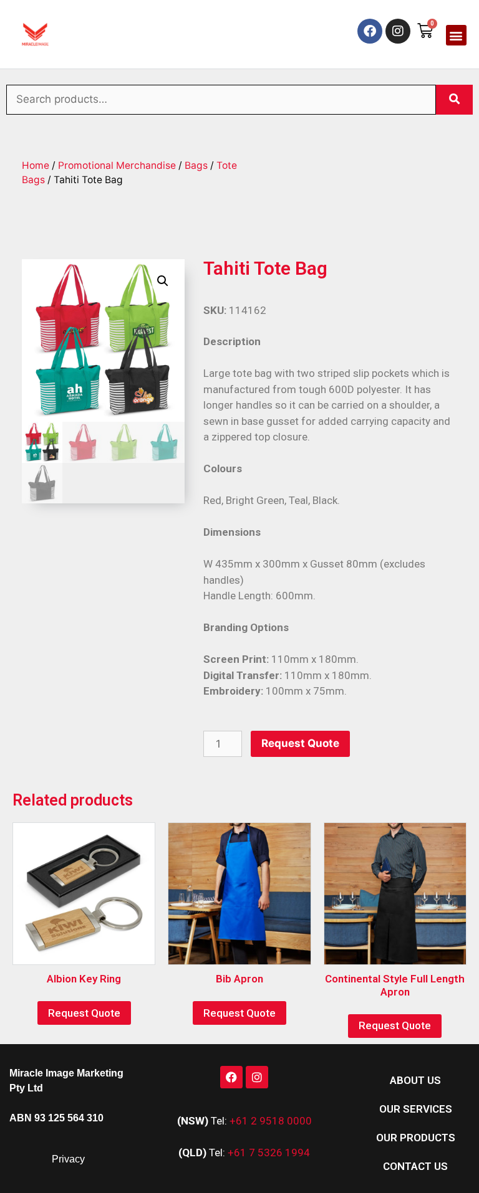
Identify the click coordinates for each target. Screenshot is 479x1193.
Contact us (415, 1166)
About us (415, 1080)
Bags (196, 165)
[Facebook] (369, 31)
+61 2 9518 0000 (271, 1121)
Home (35, 165)
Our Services (415, 1109)
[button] (456, 35)
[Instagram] (397, 31)
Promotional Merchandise (117, 165)
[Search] (454, 100)
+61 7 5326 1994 (269, 1152)
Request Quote (300, 743)
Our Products (415, 1137)
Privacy (68, 1159)
